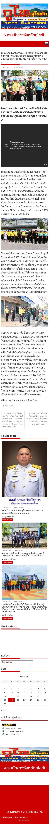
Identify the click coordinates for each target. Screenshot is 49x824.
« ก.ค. (3, 710)
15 (45, 692)
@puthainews (18, 67)
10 (11, 692)
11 (18, 692)
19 (24, 696)
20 (31, 696)
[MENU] (46, 43)
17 (11, 696)
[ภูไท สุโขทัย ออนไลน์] (3, 43)
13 (31, 692)
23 (5, 700)
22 (45, 696)
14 (38, 692)
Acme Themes (24, 820)
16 (5, 696)
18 (18, 696)
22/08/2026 (7, 550)
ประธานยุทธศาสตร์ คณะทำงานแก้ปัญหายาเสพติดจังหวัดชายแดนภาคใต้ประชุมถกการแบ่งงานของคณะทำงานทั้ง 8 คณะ (36, 418)
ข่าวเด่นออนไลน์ (8, 406)
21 (38, 696)
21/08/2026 (7, 601)
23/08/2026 (7, 507)
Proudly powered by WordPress (14, 817)
